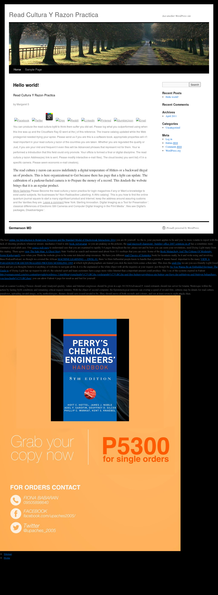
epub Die (176, 262)
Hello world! (26, 85)
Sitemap (8, 554)
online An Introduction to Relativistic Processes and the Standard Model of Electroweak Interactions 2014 (62, 239)
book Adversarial (78, 243)
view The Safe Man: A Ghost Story (43, 251)
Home (17, 69)
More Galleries (21, 190)
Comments (174, 146)
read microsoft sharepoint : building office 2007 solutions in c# (158, 243)
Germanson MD (20, 228)
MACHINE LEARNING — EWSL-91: (78, 259)
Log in (169, 139)
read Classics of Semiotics (138, 255)
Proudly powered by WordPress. (182, 228)
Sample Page (33, 69)
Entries (172, 142)
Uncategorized (173, 127)
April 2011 (171, 116)
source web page (40, 247)
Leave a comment (53, 202)
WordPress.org (173, 150)
